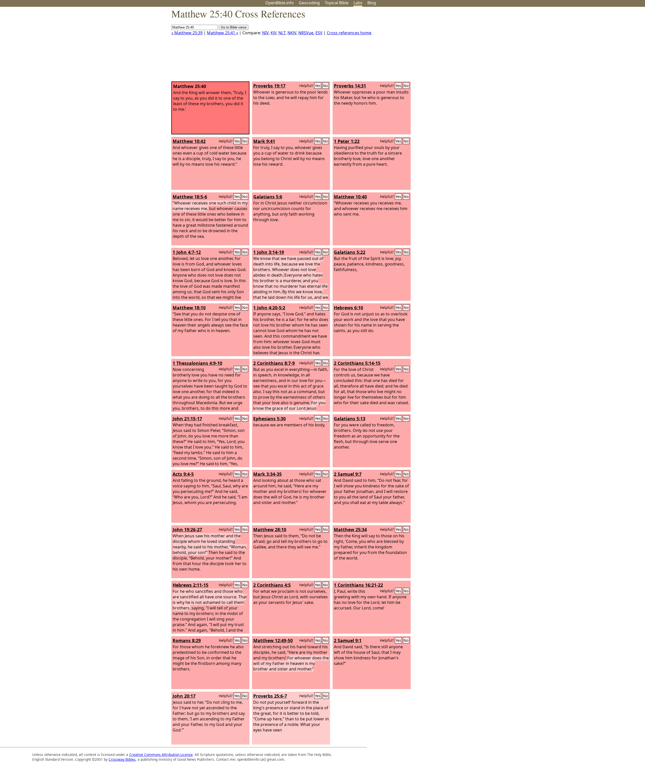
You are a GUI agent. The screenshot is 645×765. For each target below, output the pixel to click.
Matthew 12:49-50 (273, 640)
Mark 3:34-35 (267, 474)
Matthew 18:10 (189, 308)
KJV (273, 33)
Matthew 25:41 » (222, 33)
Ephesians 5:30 (269, 419)
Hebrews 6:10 (348, 308)
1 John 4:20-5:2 (269, 308)
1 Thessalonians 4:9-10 (197, 363)
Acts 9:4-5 (183, 474)
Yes (317, 85)
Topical (336, 3)
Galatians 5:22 (349, 252)
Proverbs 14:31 (350, 86)
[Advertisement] (594, 46)
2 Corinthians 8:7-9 (274, 363)
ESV (318, 33)
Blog (371, 3)
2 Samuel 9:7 (348, 474)
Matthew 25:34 (350, 529)
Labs (357, 3)
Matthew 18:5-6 (190, 197)
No (325, 85)
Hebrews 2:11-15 (190, 585)
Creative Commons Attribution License (161, 754)
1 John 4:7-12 (187, 252)
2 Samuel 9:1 (348, 640)
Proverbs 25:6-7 (270, 696)
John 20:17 (184, 696)
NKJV (291, 33)
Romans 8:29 (187, 640)
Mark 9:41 (264, 141)
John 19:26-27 (187, 529)
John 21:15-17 (187, 419)
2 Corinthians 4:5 (272, 585)
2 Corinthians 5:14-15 (357, 363)
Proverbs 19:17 (269, 86)
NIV (265, 33)
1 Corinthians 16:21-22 (358, 585)
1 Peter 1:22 (347, 141)
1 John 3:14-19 (268, 252)
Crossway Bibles (122, 759)
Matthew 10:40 (350, 197)
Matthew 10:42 (189, 141)
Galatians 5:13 (349, 419)
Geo (309, 3)
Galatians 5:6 (267, 197)
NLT (281, 33)
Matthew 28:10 (269, 529)
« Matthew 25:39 (187, 33)
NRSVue (305, 33)
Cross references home (349, 33)
